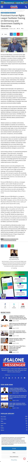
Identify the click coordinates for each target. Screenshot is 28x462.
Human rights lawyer (5, 240)
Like (5, 303)
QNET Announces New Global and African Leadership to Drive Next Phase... (17, 325)
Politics (2, 427)
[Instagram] (14, 268)
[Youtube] (24, 378)
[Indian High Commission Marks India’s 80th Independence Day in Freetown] (4, 333)
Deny (14, 452)
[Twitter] (14, 34)
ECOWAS (5, 239)
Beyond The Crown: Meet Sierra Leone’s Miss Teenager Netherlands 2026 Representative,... (17, 348)
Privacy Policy (14, 460)
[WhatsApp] (21, 34)
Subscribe (23, 303)
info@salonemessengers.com (16, 375)
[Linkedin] (9, 378)
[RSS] (16, 268)
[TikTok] (12, 378)
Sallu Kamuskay (5, 28)
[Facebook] (11, 34)
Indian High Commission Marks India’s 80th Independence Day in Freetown (17, 332)
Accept (14, 448)
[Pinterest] (18, 34)
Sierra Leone (13, 12)
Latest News (3, 423)
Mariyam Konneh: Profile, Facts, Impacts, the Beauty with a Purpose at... (17, 340)
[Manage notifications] (24, 459)
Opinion (2, 430)
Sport (2, 425)
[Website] (18, 378)
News (5, 10)
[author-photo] (14, 252)
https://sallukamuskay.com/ (14, 259)
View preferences (14, 456)
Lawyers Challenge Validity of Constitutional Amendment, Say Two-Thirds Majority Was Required (18, 317)
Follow (14, 303)
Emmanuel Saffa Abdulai (13, 239)
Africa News (10, 10)
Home (2, 10)
